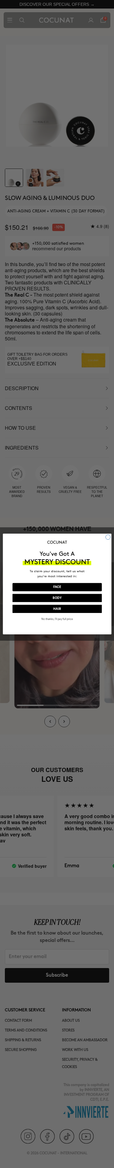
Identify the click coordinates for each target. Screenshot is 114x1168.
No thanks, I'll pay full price (57, 619)
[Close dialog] (107, 537)
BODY (57, 598)
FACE (57, 587)
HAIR (57, 609)
